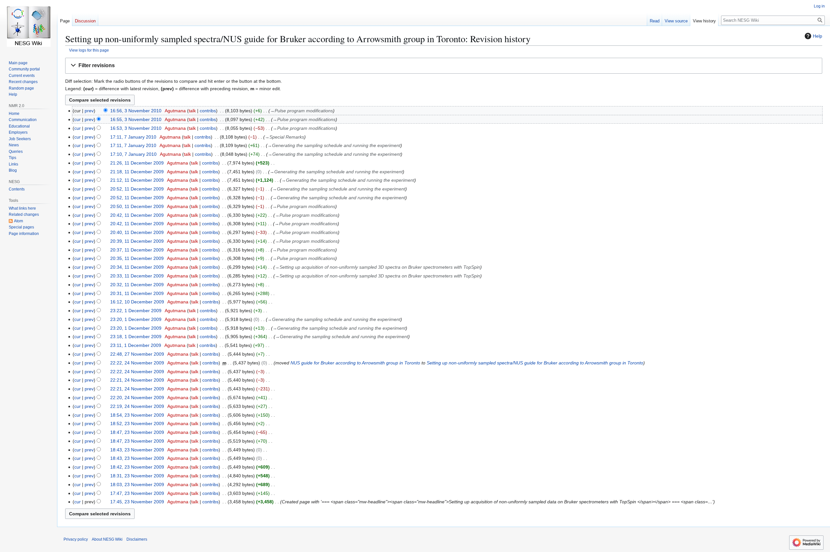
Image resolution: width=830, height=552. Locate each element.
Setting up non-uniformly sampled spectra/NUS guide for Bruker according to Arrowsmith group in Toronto (535, 362)
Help (817, 36)
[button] (444, 65)
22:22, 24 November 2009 (137, 362)
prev (89, 110)
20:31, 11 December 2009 (137, 293)
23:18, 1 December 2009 (135, 336)
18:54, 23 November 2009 (137, 415)
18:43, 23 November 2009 (137, 449)
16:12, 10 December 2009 (137, 301)
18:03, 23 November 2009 (137, 484)
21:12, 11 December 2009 (137, 180)
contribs (208, 110)
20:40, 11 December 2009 (137, 232)
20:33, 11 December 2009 (137, 275)
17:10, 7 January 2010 (133, 154)
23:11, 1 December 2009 (135, 345)
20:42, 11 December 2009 (137, 215)
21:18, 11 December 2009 (137, 171)
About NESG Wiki (107, 539)
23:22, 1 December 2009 (135, 310)
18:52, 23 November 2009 (137, 423)
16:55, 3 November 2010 (135, 119)
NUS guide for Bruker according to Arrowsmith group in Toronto (355, 362)
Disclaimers (136, 539)
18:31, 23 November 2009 (137, 475)
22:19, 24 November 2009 (137, 406)
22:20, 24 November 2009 (137, 397)
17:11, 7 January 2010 (133, 137)
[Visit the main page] (28, 26)
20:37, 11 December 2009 (137, 249)
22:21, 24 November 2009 (137, 380)
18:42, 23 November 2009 (137, 467)
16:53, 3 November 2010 (135, 128)
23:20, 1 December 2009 (135, 319)
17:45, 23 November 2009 (137, 501)
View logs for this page (89, 50)
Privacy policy (76, 539)
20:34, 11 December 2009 (137, 267)
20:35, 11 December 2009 (137, 258)
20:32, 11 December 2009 (137, 284)
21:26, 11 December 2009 (137, 163)
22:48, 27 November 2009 (137, 354)
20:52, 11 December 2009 (137, 188)
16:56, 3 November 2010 (135, 110)
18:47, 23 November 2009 (137, 432)
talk (192, 110)
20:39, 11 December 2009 (137, 241)
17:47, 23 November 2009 (137, 493)
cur (77, 119)
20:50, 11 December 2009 (137, 206)
